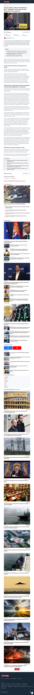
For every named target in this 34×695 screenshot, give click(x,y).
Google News (23, 180)
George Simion (6, 178)
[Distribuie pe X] (29, 32)
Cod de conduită (20, 678)
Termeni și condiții (6, 678)
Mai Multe (17, 669)
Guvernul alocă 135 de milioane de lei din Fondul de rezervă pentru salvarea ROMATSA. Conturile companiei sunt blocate (20, 332)
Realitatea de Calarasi (4, 685)
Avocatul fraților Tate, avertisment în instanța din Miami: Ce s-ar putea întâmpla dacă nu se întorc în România (16, 435)
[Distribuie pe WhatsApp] (27, 32)
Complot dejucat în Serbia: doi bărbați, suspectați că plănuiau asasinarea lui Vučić (17, 161)
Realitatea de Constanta (23, 686)
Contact (2, 678)
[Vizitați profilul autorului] (5, 32)
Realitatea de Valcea (24, 685)
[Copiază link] (23, 32)
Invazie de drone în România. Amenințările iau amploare (14, 203)
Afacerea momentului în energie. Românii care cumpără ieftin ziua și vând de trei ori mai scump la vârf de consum (20, 336)
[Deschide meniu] (29, 2)
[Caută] (27, 2)
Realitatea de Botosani (4, 686)
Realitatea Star (13, 683)
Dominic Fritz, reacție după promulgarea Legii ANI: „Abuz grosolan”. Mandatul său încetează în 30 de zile (16, 283)
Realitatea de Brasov (18, 683)
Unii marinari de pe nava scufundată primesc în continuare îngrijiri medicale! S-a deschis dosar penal (16, 527)
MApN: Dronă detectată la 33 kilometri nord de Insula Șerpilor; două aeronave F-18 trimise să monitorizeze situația (16, 597)
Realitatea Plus (13, 178)
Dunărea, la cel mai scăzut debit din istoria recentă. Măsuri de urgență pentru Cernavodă (20, 357)
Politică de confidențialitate (13, 678)
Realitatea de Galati (10, 686)
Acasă (5, 4)
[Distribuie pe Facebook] (25, 32)
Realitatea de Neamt (16, 686)
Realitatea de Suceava (10, 685)
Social (5, 205)
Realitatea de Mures (27, 479)
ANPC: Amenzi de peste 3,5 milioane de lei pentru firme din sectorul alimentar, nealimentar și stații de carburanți (20, 328)
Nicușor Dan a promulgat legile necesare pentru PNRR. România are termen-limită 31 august (19, 287)
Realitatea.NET (3, 683)
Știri (7, 4)
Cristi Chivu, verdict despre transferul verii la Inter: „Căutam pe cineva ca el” (17, 164)
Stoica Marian (28, 502)
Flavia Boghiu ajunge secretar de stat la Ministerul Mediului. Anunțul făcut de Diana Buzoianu (18, 291)
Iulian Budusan (28, 548)
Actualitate (10, 4)
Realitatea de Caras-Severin (17, 685)
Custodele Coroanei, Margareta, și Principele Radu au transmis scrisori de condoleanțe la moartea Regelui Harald (19, 300)
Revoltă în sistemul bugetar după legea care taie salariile (16, 210)
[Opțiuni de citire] (32, 693)
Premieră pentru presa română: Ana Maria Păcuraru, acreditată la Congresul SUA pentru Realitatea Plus (17, 166)
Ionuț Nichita (8, 32)
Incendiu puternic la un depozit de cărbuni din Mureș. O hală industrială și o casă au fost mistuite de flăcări (15, 666)
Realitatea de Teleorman (30, 686)
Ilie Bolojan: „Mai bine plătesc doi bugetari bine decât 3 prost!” (16, 215)
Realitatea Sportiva (8, 683)
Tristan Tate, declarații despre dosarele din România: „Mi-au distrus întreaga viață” (17, 169)
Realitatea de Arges (24, 683)
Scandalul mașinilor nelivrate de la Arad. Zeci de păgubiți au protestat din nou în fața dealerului (19, 258)
